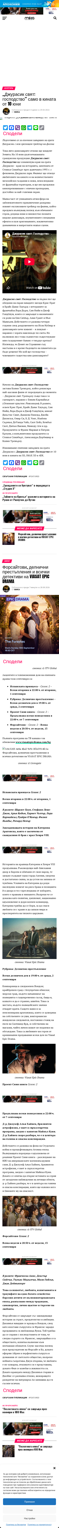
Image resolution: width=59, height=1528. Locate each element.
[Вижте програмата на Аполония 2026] (29, 6)
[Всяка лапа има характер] (29, 13)
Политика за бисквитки (16, 1525)
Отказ (29, 1510)
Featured (34, 477)
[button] (54, 1468)
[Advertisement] (29, 55)
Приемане (29, 1501)
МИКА (17, 112)
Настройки (29, 1518)
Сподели (12, 133)
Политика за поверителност (40, 1525)
